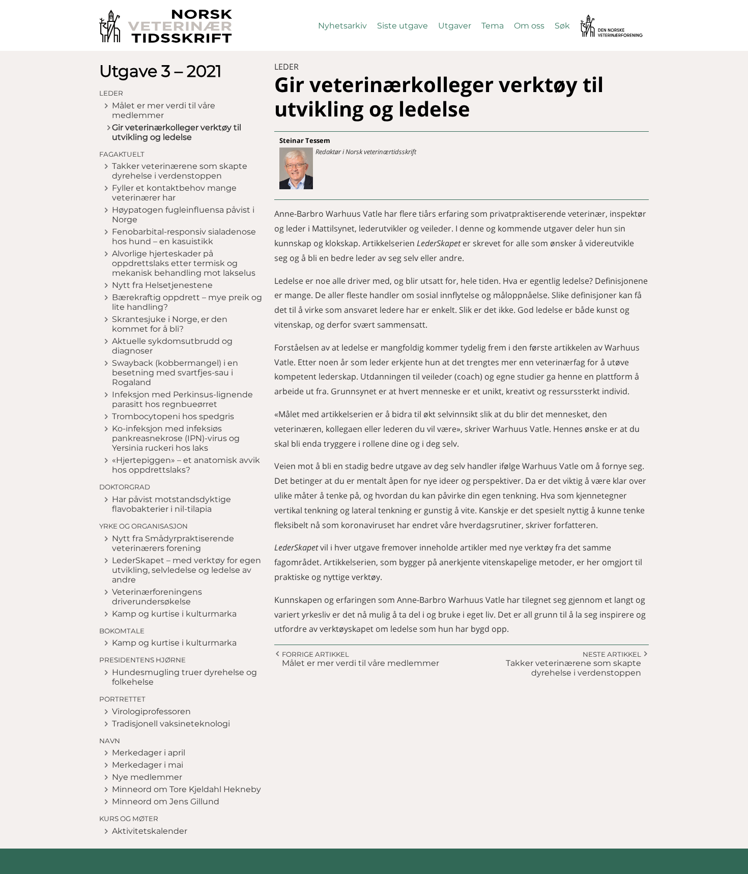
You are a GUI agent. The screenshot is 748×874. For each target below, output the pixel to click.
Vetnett (596, 19)
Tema (492, 26)
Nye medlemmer (147, 777)
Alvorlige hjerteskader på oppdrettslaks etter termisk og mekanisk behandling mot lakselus (183, 263)
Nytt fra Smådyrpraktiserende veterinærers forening (173, 543)
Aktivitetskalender (149, 831)
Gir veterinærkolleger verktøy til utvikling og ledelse (176, 132)
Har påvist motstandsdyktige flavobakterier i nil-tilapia (171, 504)
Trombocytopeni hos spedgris (173, 416)
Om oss (529, 26)
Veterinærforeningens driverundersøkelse (157, 596)
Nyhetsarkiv (342, 26)
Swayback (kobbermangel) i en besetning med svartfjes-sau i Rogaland (175, 372)
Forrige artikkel (315, 654)
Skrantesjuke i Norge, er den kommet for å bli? (169, 324)
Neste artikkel (612, 654)
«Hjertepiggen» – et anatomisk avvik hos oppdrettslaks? (186, 465)
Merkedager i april (148, 753)
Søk (562, 26)
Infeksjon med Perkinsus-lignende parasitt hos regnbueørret (182, 399)
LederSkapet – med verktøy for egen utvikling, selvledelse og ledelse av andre (186, 570)
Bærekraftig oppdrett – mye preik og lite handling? (187, 302)
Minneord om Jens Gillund (165, 801)
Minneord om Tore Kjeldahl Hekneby (186, 789)
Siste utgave (402, 26)
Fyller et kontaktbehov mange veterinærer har (174, 192)
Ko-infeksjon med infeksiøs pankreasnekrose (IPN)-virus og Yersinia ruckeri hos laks (176, 438)
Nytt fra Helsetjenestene (162, 285)
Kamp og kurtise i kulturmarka (174, 614)
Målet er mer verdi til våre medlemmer (163, 110)
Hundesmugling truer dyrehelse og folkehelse (184, 677)
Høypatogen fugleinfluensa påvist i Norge (183, 214)
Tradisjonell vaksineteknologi (171, 724)
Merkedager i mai (147, 765)
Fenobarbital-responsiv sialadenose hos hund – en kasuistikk (184, 236)
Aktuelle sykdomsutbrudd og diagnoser (172, 346)
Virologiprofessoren (151, 711)
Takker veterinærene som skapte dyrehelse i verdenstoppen (179, 171)
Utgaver (454, 26)
